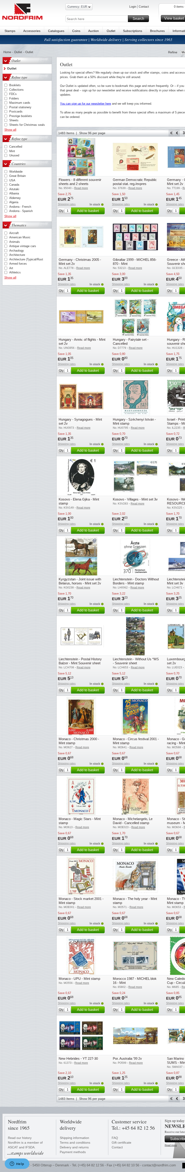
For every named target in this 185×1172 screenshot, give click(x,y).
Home (7, 52)
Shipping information (74, 1138)
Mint (12, 151)
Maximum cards (19, 102)
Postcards (16, 111)
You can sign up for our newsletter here (85, 103)
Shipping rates (67, 204)
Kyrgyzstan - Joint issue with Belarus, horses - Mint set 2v (80, 581)
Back (177, 133)
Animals (14, 241)
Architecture (17, 255)
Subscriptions (132, 31)
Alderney (15, 198)
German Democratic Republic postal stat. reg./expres (135, 182)
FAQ (115, 1138)
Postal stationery (20, 107)
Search (138, 18)
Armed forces (18, 263)
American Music (19, 237)
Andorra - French (20, 206)
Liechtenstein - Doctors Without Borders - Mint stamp (136, 581)
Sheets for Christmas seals (27, 124)
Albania (14, 193)
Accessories (31, 31)
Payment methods (73, 1152)
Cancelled (15, 146)
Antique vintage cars (22, 246)
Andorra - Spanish (21, 211)
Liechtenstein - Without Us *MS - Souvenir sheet (136, 661)
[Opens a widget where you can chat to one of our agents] (17, 1164)
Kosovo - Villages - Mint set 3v (135, 499)
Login (132, 6)
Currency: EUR (77, 6)
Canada (14, 184)
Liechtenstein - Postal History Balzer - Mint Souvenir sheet (80, 661)
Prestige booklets (20, 116)
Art (11, 268)
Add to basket (88, 211)
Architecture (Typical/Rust (26, 259)
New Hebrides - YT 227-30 (78, 1058)
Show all (10, 129)
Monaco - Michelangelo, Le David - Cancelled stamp (133, 821)
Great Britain (17, 176)
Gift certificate (121, 1142)
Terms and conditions (75, 1142)
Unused (14, 155)
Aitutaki (14, 189)
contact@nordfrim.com (159, 1165)
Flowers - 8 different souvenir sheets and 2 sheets (80, 182)
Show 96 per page (92, 133)
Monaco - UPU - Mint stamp (79, 978)
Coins (76, 31)
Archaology (16, 250)
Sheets (13, 120)
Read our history (20, 1138)
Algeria (13, 202)
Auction (93, 31)
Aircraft (14, 233)
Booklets (15, 85)
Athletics (15, 272)
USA (12, 180)
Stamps (10, 31)
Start (171, 133)
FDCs (13, 94)
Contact (144, 6)
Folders (14, 98)
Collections (16, 89)
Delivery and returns (74, 1147)
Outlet (111, 31)
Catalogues (56, 31)
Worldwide (16, 171)
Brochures (157, 31)
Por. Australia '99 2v (127, 1058)
